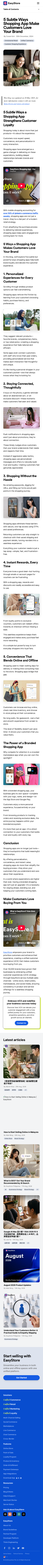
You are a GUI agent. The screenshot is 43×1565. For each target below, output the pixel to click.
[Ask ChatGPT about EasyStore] (5, 1514)
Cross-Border (8, 1439)
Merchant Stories (10, 1500)
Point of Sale (8, 1453)
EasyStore (7, 952)
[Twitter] (18, 1548)
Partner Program (9, 1534)
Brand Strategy (19, 1138)
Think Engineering (10, 1542)
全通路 (20, 1090)
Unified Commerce (27, 40)
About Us (7, 1525)
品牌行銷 (7, 1243)
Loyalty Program (9, 1457)
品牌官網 (14, 1243)
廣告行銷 (22, 1243)
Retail (9, 1404)
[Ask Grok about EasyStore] (23, 1514)
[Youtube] (23, 1548)
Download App (9, 1478)
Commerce (12, 1400)
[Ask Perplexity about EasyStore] (19, 1514)
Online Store (8, 1138)
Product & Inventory (11, 1461)
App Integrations (10, 1474)
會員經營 (7, 1090)
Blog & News (8, 1492)
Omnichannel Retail (11, 40)
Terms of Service (18, 1553)
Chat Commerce (9, 1434)
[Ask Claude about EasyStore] (10, 1514)
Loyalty (10, 1413)
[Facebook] (4, 1548)
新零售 (14, 1090)
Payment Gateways (11, 1469)
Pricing (6, 1487)
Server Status (8, 1504)
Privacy (27, 1553)
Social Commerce (10, 1422)
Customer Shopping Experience (15, 44)
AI (5, 1189)
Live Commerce (9, 1430)
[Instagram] (9, 1548)
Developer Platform (11, 1538)
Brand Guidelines (10, 1530)
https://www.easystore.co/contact (17, 103)
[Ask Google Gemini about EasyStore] (14, 1514)
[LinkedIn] (14, 1548)
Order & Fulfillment (10, 1465)
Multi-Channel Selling (11, 1418)
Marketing (11, 1409)
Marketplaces (8, 1426)
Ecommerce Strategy (15, 1189)
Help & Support (9, 1496)
